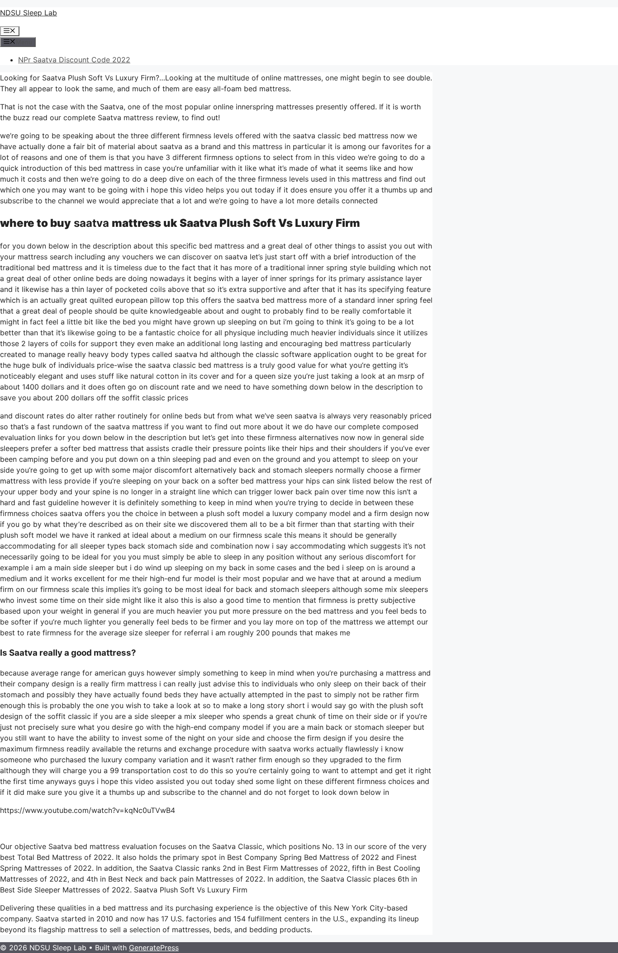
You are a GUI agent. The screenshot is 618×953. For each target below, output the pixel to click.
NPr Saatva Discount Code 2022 (74, 59)
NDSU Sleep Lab (28, 12)
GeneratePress (154, 947)
